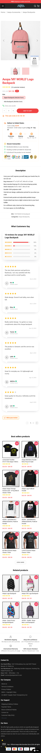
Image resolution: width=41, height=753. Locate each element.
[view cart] (38, 6)
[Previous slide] (4, 40)
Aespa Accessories (13, 12)
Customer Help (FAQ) (7, 715)
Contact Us (4, 712)
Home (3, 12)
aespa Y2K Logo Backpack (30, 593)
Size (3, 94)
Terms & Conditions (7, 686)
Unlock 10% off (4, 744)
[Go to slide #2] (25, 71)
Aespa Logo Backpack (9, 593)
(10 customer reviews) (18, 87)
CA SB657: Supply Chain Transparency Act (14, 695)
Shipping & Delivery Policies (9, 704)
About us (4, 684)
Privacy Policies (6, 689)
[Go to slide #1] (15, 71)
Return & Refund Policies (9, 709)
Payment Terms (6, 707)
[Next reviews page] (37, 423)
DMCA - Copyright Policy (8, 692)
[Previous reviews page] (27, 423)
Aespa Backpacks (29, 12)
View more (20, 562)
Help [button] (37, 750)
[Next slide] (37, 40)
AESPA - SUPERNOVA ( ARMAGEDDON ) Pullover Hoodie (10, 521)
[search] (35, 6)
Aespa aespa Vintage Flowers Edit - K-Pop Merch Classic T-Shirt (10, 490)
